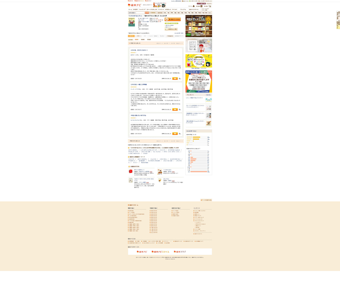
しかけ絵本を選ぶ (132, 215)
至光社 (169, 171)
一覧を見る (208, 94)
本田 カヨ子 (141, 20)
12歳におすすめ (154, 230)
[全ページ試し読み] (338, 18)
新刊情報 (196, 212)
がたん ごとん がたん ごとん (171, 151)
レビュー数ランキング (199, 217)
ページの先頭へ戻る (207, 200)
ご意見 (138, 241)
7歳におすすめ (154, 222)
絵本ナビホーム (134, 205)
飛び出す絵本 (144, 162)
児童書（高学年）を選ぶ (134, 227)
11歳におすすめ (154, 229)
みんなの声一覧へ (179, 33)
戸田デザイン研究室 (144, 171)
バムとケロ (153, 159)
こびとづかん (163, 159)
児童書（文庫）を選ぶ (133, 230)
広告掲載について (199, 241)
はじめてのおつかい (175, 159)
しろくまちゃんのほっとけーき (149, 150)
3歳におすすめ (154, 215)
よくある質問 (160, 242)
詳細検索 (153, 12)
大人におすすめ (154, 232)
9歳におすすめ (154, 225)
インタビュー (198, 222)
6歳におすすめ (154, 220)
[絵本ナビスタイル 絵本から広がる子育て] (139, 0)
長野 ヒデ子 (145, 18)
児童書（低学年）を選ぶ (134, 224)
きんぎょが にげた (133, 151)
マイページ (166, 241)
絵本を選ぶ (131, 210)
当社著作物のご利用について (135, 242)
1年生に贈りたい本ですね (138, 115)
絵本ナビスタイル (198, 233)
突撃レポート (198, 225)
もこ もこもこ (157, 151)
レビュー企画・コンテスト (200, 210)
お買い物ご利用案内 (170, 25)
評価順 (149, 39)
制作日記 (197, 227)
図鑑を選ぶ (131, 222)
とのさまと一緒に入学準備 (139, 84)
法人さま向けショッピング (149, 242)
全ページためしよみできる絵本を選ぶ (136, 214)
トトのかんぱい (167, 169)
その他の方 (170, 36)
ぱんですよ (166, 179)
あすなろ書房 (145, 21)
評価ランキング (198, 215)
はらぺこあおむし (133, 150)
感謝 (175, 78)
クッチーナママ (135, 89)
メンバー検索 (197, 229)
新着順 (142, 39)
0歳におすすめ (154, 210)
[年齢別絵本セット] (338, 28)
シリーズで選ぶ (176, 212)
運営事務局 (131, 241)
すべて (131, 36)
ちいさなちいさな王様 (154, 160)
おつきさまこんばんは (174, 150)
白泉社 (169, 180)
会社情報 (168, 242)
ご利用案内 (145, 241)
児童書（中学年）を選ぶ (134, 225)
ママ (138, 36)
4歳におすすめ (154, 217)
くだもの (145, 153)
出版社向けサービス (189, 241)
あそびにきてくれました (201, 224)
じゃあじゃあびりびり (134, 153)
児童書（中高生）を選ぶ (134, 229)
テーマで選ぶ (175, 210)
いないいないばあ (145, 151)
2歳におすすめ (154, 214)
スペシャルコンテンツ (199, 220)
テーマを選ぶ (132, 212)
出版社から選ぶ (176, 215)
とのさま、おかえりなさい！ (139, 50)
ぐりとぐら (162, 150)
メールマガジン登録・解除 (155, 241)
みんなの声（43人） (192, 131)
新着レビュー (197, 214)
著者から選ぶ (175, 214)
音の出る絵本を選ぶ (133, 217)
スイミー (135, 162)
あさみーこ (133, 55)
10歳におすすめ (154, 227)
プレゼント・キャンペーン (200, 230)
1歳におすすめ (154, 212)
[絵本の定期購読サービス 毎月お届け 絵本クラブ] (148, 0)
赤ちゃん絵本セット (139, 169)
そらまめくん (131, 160)
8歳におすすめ (154, 224)
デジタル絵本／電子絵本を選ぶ (135, 220)
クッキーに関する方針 (176, 0)
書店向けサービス (178, 241)
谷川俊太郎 (142, 160)
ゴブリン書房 (142, 182)
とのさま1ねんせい (135, 16)
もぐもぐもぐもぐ (135, 120)
